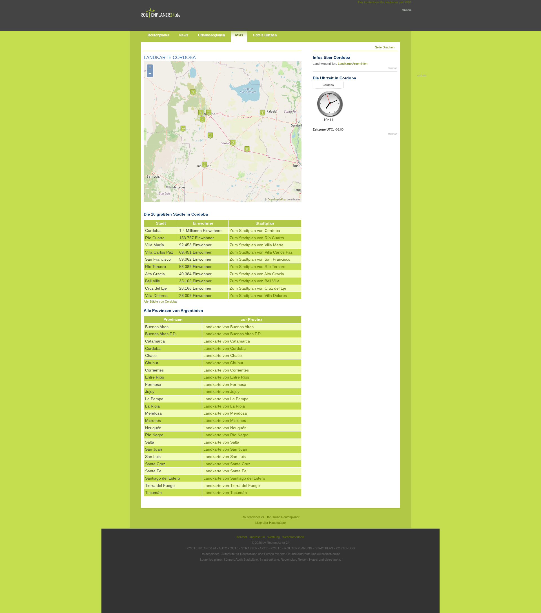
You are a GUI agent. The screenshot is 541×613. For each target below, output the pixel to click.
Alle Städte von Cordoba (160, 301)
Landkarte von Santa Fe (225, 471)
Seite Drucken (384, 47)
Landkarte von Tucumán (225, 492)
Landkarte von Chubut (223, 363)
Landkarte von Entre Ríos (226, 377)
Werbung (273, 537)
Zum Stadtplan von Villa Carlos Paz (261, 252)
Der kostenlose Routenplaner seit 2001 (384, 2)
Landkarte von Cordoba (224, 348)
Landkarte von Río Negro (226, 435)
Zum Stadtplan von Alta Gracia (257, 274)
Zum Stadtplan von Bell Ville (255, 281)
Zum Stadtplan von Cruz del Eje (258, 288)
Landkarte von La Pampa (226, 399)
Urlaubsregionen (211, 35)
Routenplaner (158, 35)
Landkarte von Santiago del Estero (234, 478)
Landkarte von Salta (221, 442)
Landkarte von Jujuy (221, 391)
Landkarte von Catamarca (226, 341)
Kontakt (241, 537)
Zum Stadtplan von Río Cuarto (257, 238)
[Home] (162, 19)
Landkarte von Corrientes (226, 370)
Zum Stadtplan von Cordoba (255, 230)
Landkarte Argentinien (352, 63)
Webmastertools (293, 537)
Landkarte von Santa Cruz (226, 464)
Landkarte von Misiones (224, 420)
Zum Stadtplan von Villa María (256, 245)
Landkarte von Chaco (222, 355)
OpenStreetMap (277, 199)
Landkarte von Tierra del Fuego (231, 485)
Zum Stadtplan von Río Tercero (257, 266)
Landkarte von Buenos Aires (228, 327)
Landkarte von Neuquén (225, 428)
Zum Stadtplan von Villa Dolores (258, 295)
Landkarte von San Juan (225, 449)
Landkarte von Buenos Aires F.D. (232, 334)
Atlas (239, 35)
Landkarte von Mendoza (225, 413)
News (183, 35)
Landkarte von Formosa (224, 384)
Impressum (257, 537)
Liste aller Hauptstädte (270, 522)
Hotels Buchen (265, 35)
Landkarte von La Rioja (224, 406)
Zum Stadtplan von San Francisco (260, 259)
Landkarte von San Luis (224, 456)
